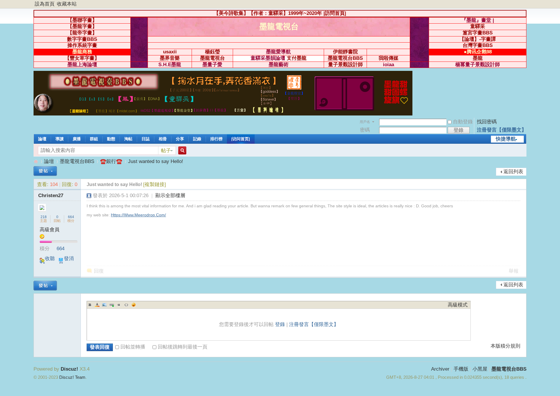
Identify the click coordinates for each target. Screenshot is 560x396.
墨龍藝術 (278, 64)
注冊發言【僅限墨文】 (501, 130)
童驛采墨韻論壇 (268, 58)
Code (126, 305)
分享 (180, 138)
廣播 (77, 138)
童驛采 (477, 26)
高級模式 (458, 305)
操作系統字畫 (82, 45)
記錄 (197, 138)
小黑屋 (480, 369)
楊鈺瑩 (212, 52)
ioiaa (388, 64)
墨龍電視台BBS (345, 58)
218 (44, 217)
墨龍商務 (82, 52)
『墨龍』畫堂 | (477, 20)
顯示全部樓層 (170, 195)
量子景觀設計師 (345, 64)
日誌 (145, 138)
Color (97, 305)
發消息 (66, 261)
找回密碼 (487, 122)
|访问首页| (240, 138)
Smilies (133, 305)
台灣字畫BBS (478, 45)
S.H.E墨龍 (169, 64)
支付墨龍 (297, 58)
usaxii (170, 52)
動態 (111, 138)
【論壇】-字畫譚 (477, 39)
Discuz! (69, 369)
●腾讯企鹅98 (478, 52)
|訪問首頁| (334, 13)
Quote (119, 305)
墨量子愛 (212, 64)
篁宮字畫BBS (478, 33)
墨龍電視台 (212, 58)
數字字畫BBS (82, 39)
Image (104, 305)
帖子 (166, 150)
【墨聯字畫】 (82, 20)
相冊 (163, 138)
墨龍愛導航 (278, 52)
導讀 (59, 138)
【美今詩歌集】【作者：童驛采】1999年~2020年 (268, 13)
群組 (94, 138)
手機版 (461, 369)
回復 (99, 271)
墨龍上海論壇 (82, 64)
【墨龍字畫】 (82, 26)
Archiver (440, 369)
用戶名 (365, 122)
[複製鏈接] (154, 184)
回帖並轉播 (132, 347)
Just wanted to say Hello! (155, 161)
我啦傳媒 (388, 58)
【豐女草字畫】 (82, 58)
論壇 (42, 138)
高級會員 (50, 229)
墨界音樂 (170, 58)
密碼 (365, 130)
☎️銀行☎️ (111, 161)
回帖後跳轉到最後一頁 (182, 347)
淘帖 (128, 138)
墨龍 (478, 58)
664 (71, 217)
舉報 (514, 271)
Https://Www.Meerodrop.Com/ (138, 215)
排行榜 (216, 138)
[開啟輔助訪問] (525, 4)
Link (112, 305)
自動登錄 (463, 122)
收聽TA (47, 261)
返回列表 (513, 171)
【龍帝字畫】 (82, 33)
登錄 (280, 324)
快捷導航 (506, 139)
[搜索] (181, 150)
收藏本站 (67, 4)
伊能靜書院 (345, 52)
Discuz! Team (72, 377)
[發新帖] (45, 171)
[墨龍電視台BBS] (223, 114)
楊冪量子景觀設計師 (477, 64)
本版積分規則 (505, 346)
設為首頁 (45, 4)
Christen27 (50, 195)
